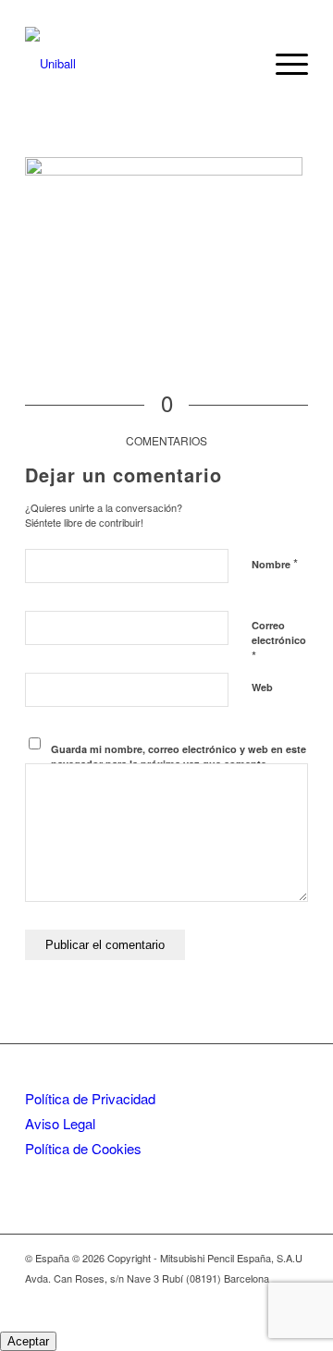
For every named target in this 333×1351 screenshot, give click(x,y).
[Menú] (282, 64)
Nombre (275, 563)
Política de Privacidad (90, 1098)
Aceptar (28, 1341)
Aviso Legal (60, 1123)
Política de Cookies (83, 1148)
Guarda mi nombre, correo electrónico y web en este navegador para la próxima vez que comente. (178, 757)
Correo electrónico (279, 641)
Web (262, 687)
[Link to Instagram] (266, 1297)
